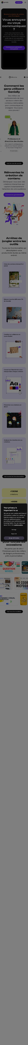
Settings (14, 529)
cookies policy (18, 525)
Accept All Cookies (14, 538)
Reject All (14, 533)
